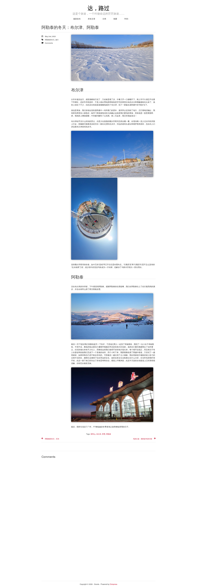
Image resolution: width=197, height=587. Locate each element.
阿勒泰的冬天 (49, 39)
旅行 (57, 39)
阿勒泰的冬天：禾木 (52, 439)
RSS (126, 18)
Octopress (113, 584)
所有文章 (91, 18)
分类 (104, 18)
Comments (49, 43)
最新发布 (77, 18)
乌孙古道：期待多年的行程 (142, 439)
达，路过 (98, 8)
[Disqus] (98, 489)
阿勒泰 (108, 434)
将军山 (93, 434)
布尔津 (98, 434)
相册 (115, 18)
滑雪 (103, 434)
